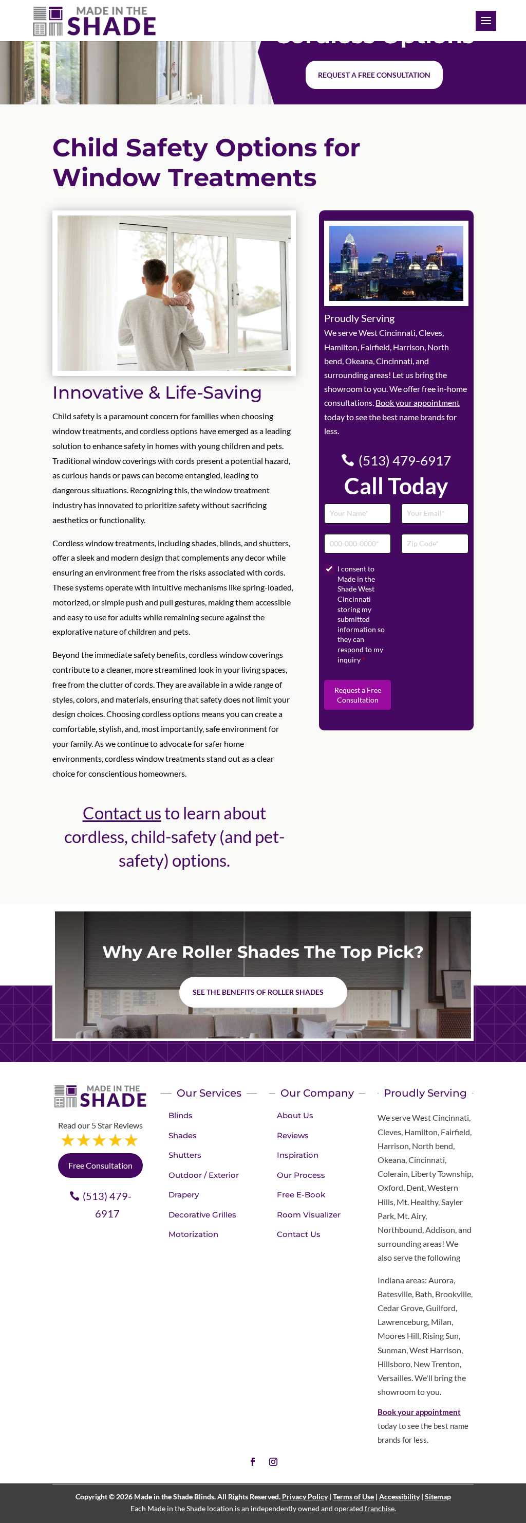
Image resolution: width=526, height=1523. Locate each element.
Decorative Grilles (202, 1215)
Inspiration (297, 1155)
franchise (379, 1508)
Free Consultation (100, 1165)
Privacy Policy (305, 1496)
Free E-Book (301, 1194)
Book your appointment (417, 402)
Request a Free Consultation (357, 695)
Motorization (193, 1234)
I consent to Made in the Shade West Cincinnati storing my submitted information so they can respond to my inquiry (361, 614)
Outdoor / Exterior (203, 1175)
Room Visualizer (309, 1215)
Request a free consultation (374, 74)
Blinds (180, 1115)
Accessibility (399, 1496)
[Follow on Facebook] (253, 1462)
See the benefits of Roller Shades (258, 992)
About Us (295, 1115)
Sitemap (438, 1496)
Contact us (122, 812)
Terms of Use (353, 1496)
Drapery (183, 1194)
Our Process (301, 1175)
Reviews (293, 1135)
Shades (182, 1135)
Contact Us (299, 1234)
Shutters (184, 1155)
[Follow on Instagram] (273, 1462)
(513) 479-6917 (405, 460)
